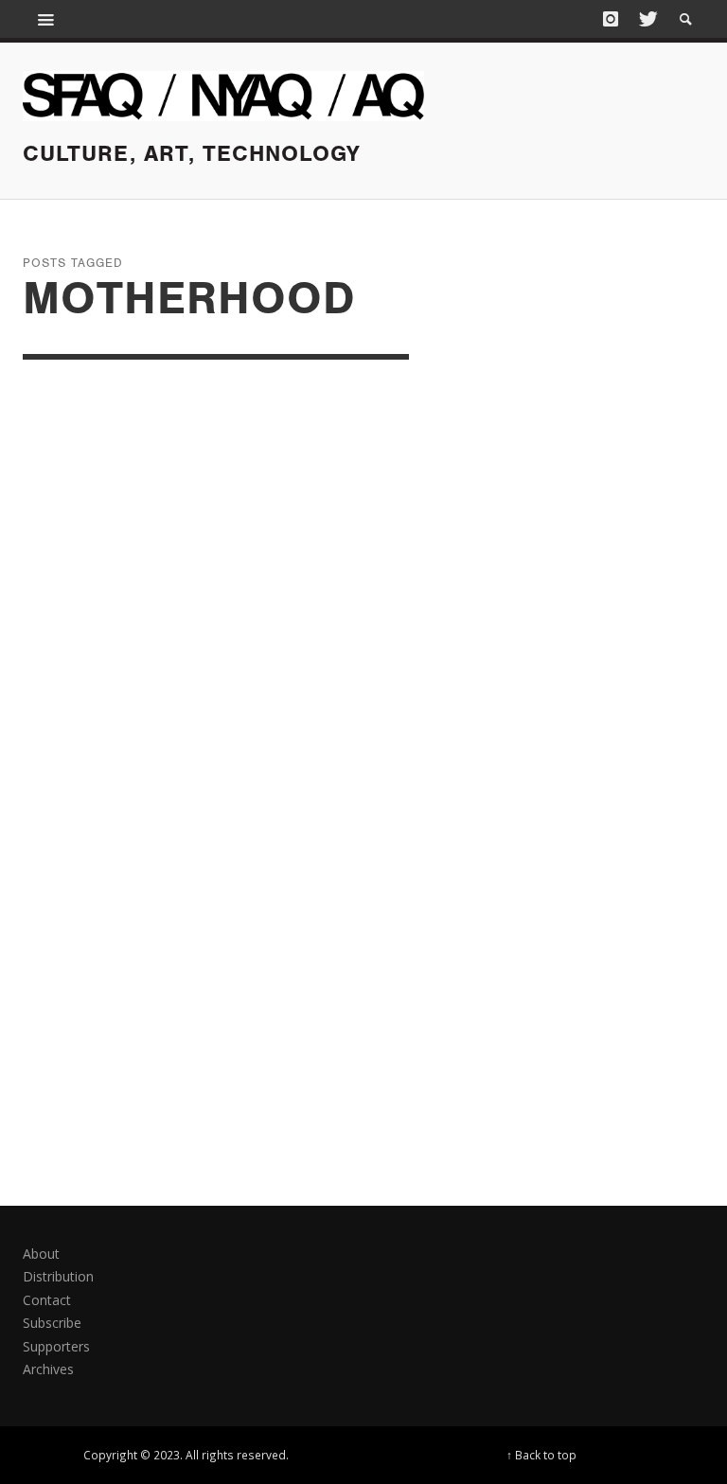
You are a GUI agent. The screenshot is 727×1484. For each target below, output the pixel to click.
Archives (48, 1369)
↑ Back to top (541, 1454)
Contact (47, 1300)
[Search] (46, 19)
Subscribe (52, 1323)
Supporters (56, 1346)
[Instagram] (611, 19)
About (41, 1254)
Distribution (58, 1276)
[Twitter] (647, 19)
